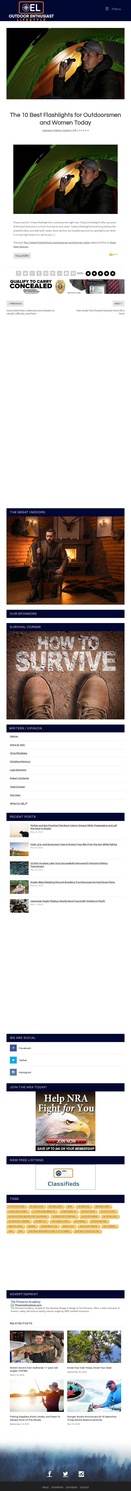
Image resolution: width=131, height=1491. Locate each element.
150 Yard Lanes (60, 1221)
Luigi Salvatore (18, 770)
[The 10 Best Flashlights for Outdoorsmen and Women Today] (65, 63)
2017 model (109, 1226)
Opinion (14, 736)
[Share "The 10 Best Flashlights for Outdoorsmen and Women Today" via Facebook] (18, 273)
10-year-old (110, 1216)
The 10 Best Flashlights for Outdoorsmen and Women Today (56, 243)
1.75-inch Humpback (44, 1211)
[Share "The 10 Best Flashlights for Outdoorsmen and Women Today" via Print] (73, 273)
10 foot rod (88, 1211)
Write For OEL (17, 803)
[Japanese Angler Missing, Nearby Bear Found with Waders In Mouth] (19, 906)
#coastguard (16, 1206)
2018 (11, 1231)
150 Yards (80, 1221)
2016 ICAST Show (89, 1226)
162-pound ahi (98, 1221)
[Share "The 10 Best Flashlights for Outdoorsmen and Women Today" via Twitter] (25, 273)
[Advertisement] (65, 975)
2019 (20, 1231)
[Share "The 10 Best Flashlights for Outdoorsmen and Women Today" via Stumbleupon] (59, 273)
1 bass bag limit (18, 1211)
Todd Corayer (17, 787)
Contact (84, 1487)
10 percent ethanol (64, 1216)
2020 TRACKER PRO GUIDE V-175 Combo (48, 1231)
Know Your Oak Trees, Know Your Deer (89, 1368)
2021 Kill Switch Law (87, 1231)
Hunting (67, 130)
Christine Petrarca (20, 761)
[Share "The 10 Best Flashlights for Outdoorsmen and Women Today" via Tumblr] (39, 273)
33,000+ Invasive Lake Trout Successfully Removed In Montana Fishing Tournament (68, 865)
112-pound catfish (19, 1221)
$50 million (55, 1206)
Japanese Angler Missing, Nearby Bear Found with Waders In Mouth (67, 901)
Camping (47, 130)
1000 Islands (15, 1226)
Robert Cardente (19, 778)
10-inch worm (89, 1216)
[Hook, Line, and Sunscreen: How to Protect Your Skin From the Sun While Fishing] (19, 849)
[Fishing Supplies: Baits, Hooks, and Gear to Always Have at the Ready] (37, 1396)
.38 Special (84, 1206)
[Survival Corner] (65, 675)
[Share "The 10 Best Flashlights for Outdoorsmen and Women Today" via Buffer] (52, 273)
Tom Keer (15, 795)
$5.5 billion (36, 1206)
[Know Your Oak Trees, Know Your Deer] (94, 1347)
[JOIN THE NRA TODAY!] (65, 1121)
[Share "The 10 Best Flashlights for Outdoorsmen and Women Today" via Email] (66, 273)
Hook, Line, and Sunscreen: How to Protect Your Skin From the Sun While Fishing (73, 844)
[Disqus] (65, 369)
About (45, 1487)
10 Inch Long (108, 1211)
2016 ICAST (68, 1226)
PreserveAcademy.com (28, 1305)
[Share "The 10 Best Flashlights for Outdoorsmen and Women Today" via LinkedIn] (45, 273)
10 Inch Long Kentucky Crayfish (28, 1216)
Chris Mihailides (18, 753)
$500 (70, 1206)
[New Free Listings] (65, 1177)
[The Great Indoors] (65, 560)
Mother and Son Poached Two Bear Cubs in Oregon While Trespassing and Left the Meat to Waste (73, 827)
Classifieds (57, 1487)
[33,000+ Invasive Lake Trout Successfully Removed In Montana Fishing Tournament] (19, 868)
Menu (116, 9)
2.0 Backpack (68, 1211)
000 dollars (102, 1206)
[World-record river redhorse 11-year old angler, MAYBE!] (37, 1347)
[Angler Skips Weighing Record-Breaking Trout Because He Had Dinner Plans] (19, 887)
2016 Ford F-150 (49, 1226)
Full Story (22, 255)
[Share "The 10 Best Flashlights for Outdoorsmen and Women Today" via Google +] (32, 273)
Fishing (58, 130)
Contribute (71, 1487)
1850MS (31, 1226)
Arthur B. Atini (17, 745)
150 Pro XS (40, 1221)
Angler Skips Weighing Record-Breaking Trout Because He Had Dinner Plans (72, 882)
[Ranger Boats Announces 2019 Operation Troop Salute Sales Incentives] (94, 1396)
